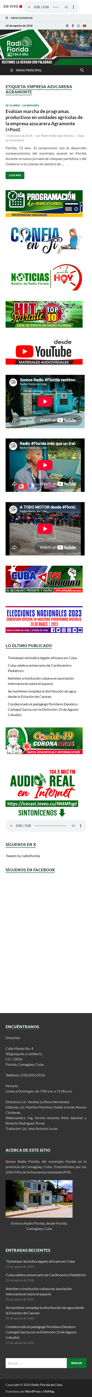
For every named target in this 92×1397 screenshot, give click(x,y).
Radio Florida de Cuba (46, 1385)
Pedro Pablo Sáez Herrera (57, 135)
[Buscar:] (46, 1363)
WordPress (33, 1391)
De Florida (13, 105)
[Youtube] (85, 26)
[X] (67, 26)
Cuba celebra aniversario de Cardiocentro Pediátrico (46, 1275)
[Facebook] (73, 26)
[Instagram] (78, 26)
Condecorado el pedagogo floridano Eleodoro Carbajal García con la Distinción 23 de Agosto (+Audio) (43, 709)
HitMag (49, 1391)
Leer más (13, 174)
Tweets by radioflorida (23, 856)
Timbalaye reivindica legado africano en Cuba (42, 658)
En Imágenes (30, 105)
